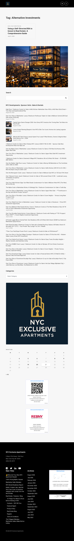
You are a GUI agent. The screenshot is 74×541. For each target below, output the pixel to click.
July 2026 (30, 477)
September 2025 (32, 493)
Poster (70, 498)
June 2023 (31, 515)
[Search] (66, 98)
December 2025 (32, 485)
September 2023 (32, 507)
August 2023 (31, 509)
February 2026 (32, 480)
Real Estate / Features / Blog (14, 496)
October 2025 (32, 491)
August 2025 (31, 496)
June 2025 (31, 501)
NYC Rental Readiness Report (14, 485)
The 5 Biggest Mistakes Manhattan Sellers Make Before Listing (15, 521)
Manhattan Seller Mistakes (13, 482)
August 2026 (31, 475)
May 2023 (30, 517)
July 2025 (30, 499)
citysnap (46, 432)
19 (28, 364)
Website (46, 403)
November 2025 (32, 488)
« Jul (7, 374)
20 (37, 364)
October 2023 (32, 504)
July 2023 (30, 512)
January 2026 (31, 483)
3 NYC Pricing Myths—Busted (14, 479)
